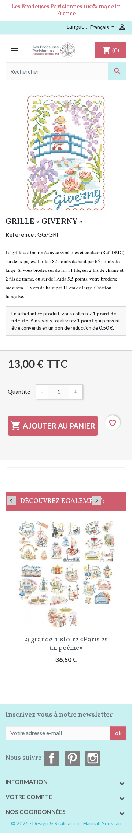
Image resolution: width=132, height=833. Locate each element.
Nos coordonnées (36, 811)
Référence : (21, 234)
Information (27, 781)
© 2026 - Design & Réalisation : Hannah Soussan (66, 823)
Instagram (92, 758)
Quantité (19, 391)
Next (96, 500)
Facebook (51, 758)
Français (100, 27)
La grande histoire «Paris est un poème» (66, 644)
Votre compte (29, 796)
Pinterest (72, 758)
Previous (11, 500)
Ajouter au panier (52, 425)
